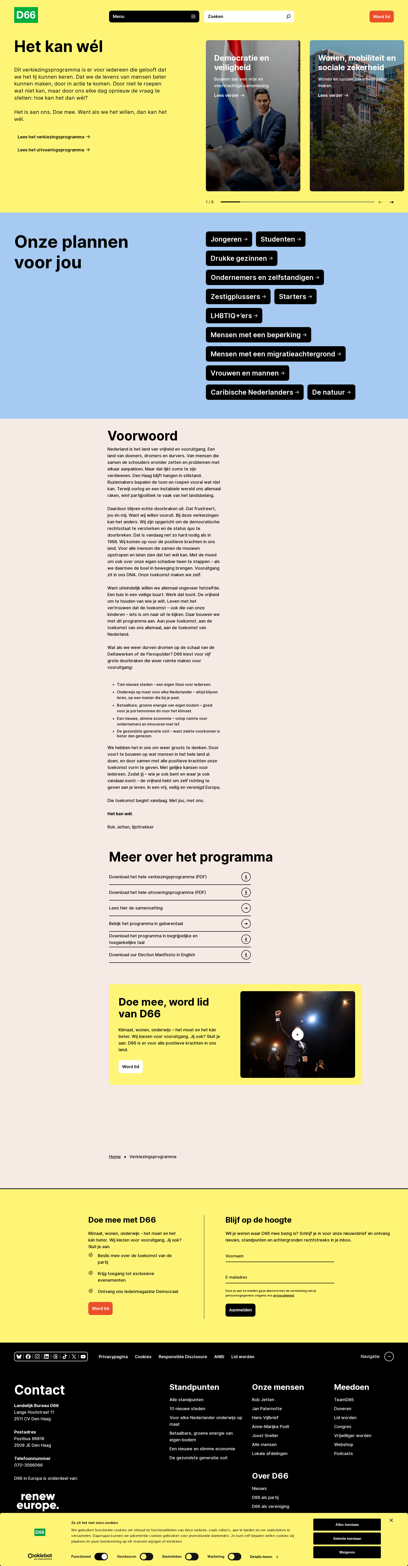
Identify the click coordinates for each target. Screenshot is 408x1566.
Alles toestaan (347, 1525)
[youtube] (83, 1356)
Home (115, 1156)
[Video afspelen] (297, 1034)
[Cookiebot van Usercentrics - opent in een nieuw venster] (40, 1556)
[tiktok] (64, 1356)
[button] (156, 16)
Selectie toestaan (347, 1538)
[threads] (55, 1356)
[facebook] (28, 1356)
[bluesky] (19, 1356)
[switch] (146, 1556)
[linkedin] (46, 1356)
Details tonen (261, 1557)
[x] (74, 1356)
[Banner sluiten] (391, 1520)
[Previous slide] (382, 202)
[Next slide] (390, 202)
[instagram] (37, 1356)
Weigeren (347, 1552)
